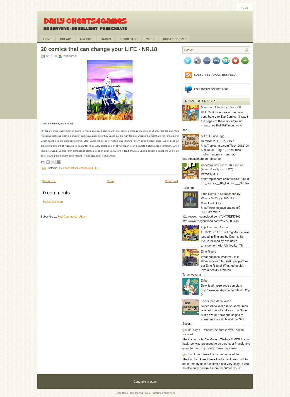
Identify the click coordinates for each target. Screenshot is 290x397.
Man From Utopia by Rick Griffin (222, 107)
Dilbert (205, 280)
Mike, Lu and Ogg (212, 136)
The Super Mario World (216, 301)
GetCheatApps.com (164, 393)
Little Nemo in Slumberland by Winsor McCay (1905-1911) (220, 195)
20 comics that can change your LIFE (78, 167)
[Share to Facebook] (58, 162)
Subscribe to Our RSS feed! (215, 74)
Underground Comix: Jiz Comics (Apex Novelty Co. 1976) (222, 167)
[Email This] (43, 162)
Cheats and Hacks (140, 393)
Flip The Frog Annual (214, 227)
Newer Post (49, 181)
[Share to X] (53, 162)
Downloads (128, 39)
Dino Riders (208, 251)
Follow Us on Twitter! (211, 89)
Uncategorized (175, 39)
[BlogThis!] (48, 162)
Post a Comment (53, 201)
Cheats (65, 39)
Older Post (171, 181)
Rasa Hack (122, 393)
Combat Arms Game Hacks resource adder (210, 354)
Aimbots (86, 39)
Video (150, 39)
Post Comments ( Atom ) (72, 216)
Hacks (106, 39)
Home (244, 7)
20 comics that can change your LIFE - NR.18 (99, 49)
